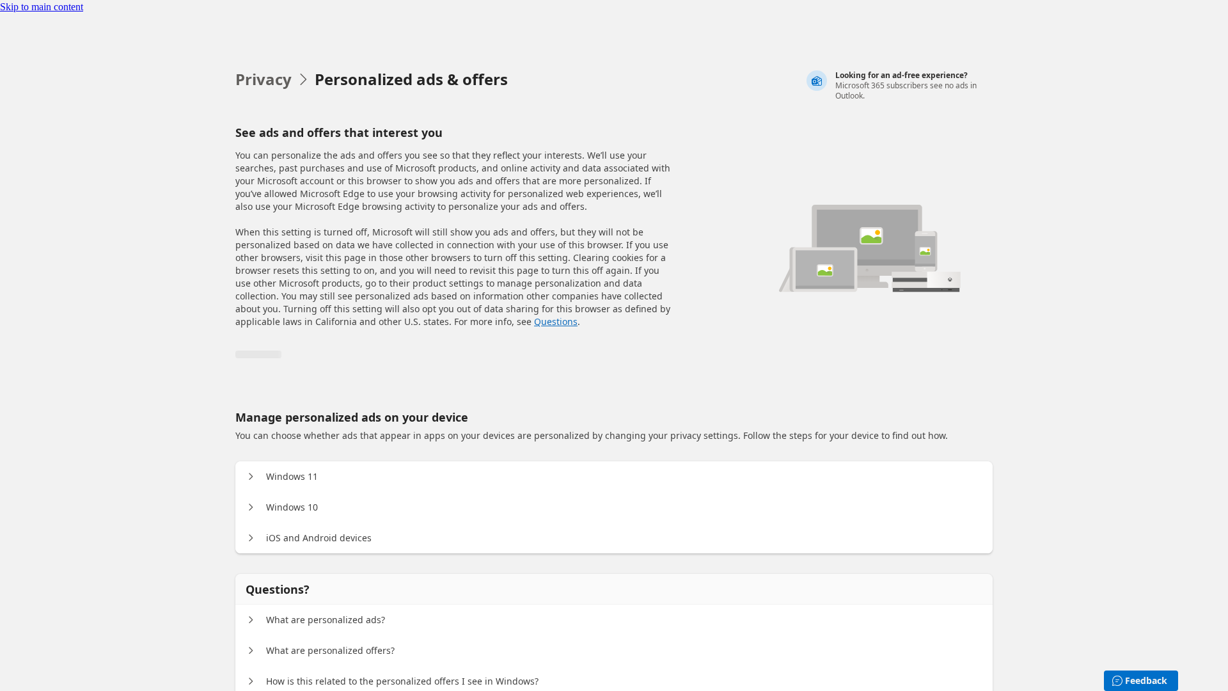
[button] (251, 476)
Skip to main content (41, 6)
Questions (556, 321)
